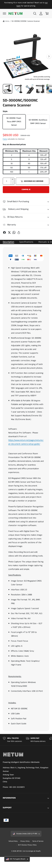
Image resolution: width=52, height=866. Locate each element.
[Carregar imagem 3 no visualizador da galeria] (29, 89)
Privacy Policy (25, 841)
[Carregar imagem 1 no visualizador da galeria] (7, 89)
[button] (4, 13)
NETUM (19, 851)
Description (8, 242)
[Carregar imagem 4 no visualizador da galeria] (40, 89)
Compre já (26, 189)
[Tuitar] (9, 232)
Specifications (26, 242)
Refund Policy (13, 841)
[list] (26, 740)
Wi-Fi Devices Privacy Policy (27, 845)
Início (7, 21)
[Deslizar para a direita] (49, 56)
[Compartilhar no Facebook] (4, 232)
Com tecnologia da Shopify (31, 851)
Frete (5, 139)
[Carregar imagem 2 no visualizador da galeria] (18, 89)
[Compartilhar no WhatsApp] (14, 232)
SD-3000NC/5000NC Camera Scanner (26, 21)
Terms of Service (37, 841)
